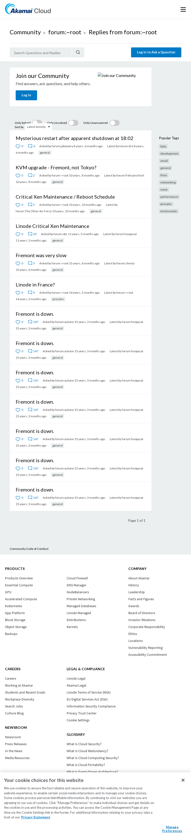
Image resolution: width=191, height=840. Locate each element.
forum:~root (64, 31)
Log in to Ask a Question (156, 52)
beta (163, 146)
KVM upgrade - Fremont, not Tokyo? (56, 167)
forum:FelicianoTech (130, 175)
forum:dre (126, 146)
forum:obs (60, 234)
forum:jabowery (62, 146)
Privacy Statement (35, 817)
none (163, 189)
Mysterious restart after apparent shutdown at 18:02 (75, 138)
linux (163, 175)
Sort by (19, 127)
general (45, 152)
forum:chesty (125, 263)
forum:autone (64, 322)
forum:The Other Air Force (34, 211)
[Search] (78, 52)
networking (168, 182)
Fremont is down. (35, 314)
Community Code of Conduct (29, 549)
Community (25, 31)
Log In (26, 95)
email (164, 161)
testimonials (168, 211)
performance (169, 197)
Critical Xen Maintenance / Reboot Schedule (65, 197)
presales (58, 299)
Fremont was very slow (41, 255)
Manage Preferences (172, 829)
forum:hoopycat (126, 234)
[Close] (183, 780)
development (169, 153)
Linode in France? (35, 284)
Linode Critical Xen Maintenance (52, 226)
